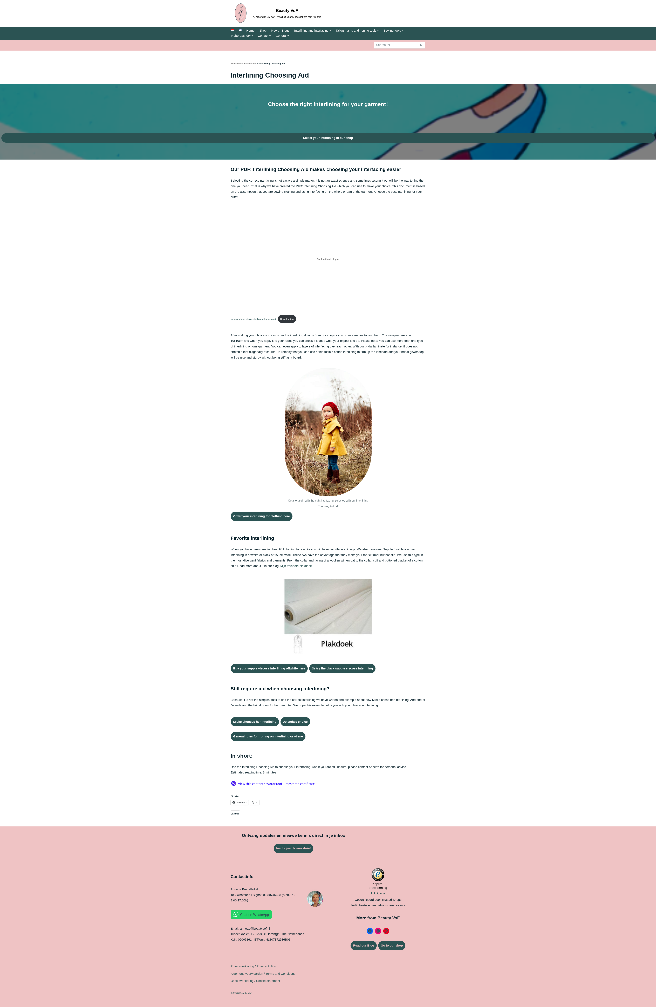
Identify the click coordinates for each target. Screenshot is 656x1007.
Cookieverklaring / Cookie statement (255, 981)
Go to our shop (392, 945)
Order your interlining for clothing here (261, 516)
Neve (234, 1002)
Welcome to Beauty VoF (244, 63)
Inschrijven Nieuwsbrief (293, 848)
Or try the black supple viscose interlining (342, 668)
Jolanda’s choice (295, 721)
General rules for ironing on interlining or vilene (268, 736)
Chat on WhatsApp (254, 914)
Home (250, 30)
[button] (330, 30)
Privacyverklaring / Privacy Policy (253, 966)
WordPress (265, 1002)
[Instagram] (378, 931)
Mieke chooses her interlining (254, 721)
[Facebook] (370, 931)
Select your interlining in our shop (328, 138)
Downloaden (287, 319)
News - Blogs (280, 30)
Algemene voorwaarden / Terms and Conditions (263, 973)
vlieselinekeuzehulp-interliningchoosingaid (253, 319)
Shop (262, 30)
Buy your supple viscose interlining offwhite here (269, 668)
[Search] (421, 45)
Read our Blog (363, 945)
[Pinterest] (386, 931)
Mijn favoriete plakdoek (296, 566)
